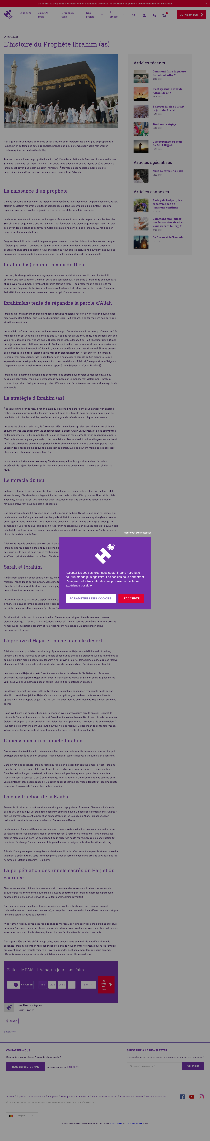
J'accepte (131, 598)
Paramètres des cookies (91, 598)
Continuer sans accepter (137, 533)
